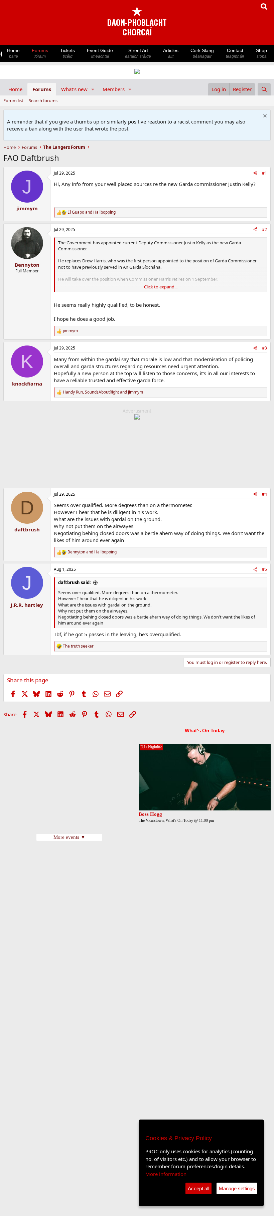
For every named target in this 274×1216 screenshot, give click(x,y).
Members (114, 89)
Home (13, 53)
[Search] (264, 89)
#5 (264, 569)
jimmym (27, 208)
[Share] (255, 173)
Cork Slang (202, 53)
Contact (235, 53)
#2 (264, 229)
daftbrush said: (74, 582)
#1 (264, 173)
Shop (261, 53)
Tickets (67, 53)
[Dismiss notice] (264, 116)
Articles (170, 53)
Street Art (138, 53)
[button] (93, 89)
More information (165, 1174)
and (91, 212)
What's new (74, 89)
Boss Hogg (150, 814)
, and (103, 392)
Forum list (13, 100)
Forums (40, 53)
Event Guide (100, 53)
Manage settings (237, 1188)
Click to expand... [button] (160, 287)
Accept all (198, 1188)
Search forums (43, 100)
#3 (264, 348)
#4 (264, 494)
